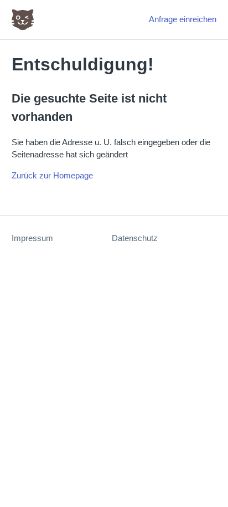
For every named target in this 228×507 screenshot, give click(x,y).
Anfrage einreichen (182, 19)
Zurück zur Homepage (52, 175)
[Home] (23, 19)
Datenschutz (135, 238)
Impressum (32, 238)
